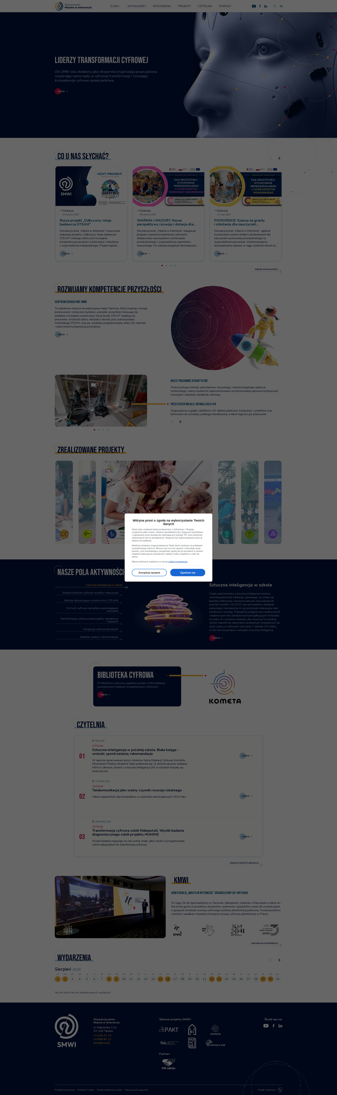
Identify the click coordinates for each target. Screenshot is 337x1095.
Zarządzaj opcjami (149, 572)
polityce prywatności (178, 561)
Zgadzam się (187, 572)
